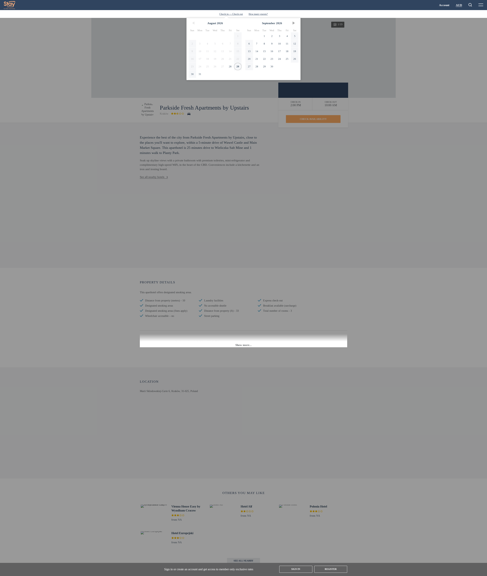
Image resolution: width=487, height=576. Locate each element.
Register (331, 569)
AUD (459, 5)
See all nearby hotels (152, 176)
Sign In (295, 569)
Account (444, 5)
